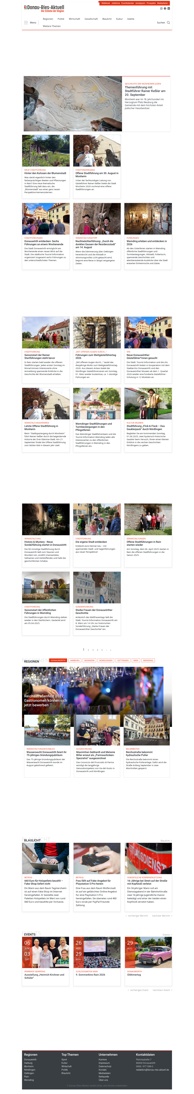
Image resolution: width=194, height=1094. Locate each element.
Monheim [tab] (89, 660)
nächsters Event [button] (161, 990)
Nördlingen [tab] (105, 660)
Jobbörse (115, 3)
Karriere (103, 1059)
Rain (26, 1076)
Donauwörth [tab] (58, 660)
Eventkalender (127, 3)
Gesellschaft (91, 18)
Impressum (104, 1062)
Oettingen (29, 1073)
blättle (130, 18)
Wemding (29, 1080)
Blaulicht (107, 18)
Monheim (29, 1066)
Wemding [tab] (148, 660)
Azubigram (140, 3)
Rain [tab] (135, 660)
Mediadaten (162, 3)
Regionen (48, 18)
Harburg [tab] (75, 660)
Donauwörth (30, 1059)
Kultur (119, 18)
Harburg (28, 1062)
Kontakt (102, 1069)
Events (166, 934)
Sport (64, 1059)
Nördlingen (29, 1069)
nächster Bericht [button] (161, 915)
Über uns (103, 1080)
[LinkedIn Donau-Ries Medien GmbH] (169, 8)
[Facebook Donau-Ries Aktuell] (165, 8)
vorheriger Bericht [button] (138, 915)
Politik (61, 18)
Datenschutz (105, 1066)
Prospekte (151, 3)
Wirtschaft (74, 18)
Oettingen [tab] (123, 660)
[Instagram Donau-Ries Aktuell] (161, 8)
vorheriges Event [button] (139, 990)
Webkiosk (106, 3)
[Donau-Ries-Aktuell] (44, 9)
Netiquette (104, 1076)
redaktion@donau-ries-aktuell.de (152, 1069)
